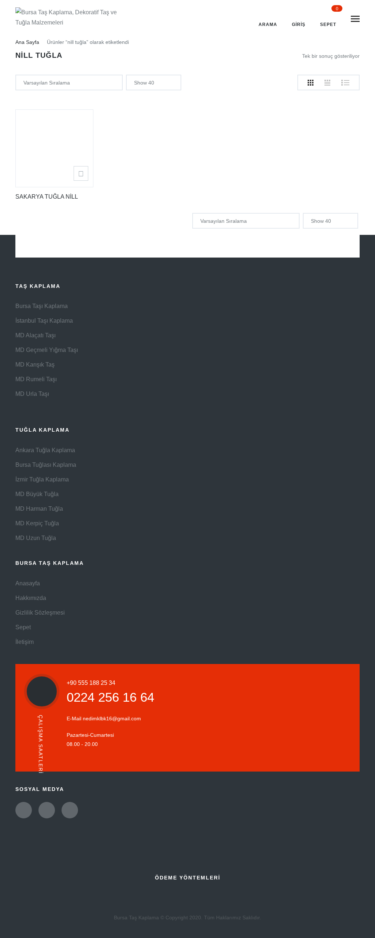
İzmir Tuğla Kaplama (42, 479)
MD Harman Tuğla (39, 509)
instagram (70, 810)
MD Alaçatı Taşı (35, 335)
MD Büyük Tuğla (37, 494)
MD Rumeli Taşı (36, 379)
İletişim (24, 642)
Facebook (46, 810)
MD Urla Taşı (32, 394)
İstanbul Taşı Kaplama (44, 321)
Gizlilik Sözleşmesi (40, 612)
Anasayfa (27, 583)
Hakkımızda (30, 598)
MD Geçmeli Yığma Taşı (46, 350)
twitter (23, 810)
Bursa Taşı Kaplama (41, 306)
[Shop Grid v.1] (310, 82)
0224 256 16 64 (110, 697)
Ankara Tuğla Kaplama (45, 450)
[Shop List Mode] (345, 82)
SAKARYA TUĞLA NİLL (46, 197)
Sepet (23, 627)
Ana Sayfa (27, 42)
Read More (81, 173)
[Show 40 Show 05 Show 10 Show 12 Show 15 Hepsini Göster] (153, 82)
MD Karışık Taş (35, 364)
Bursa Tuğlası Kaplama (45, 465)
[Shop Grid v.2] (327, 82)
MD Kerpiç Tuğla (37, 523)
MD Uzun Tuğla (35, 538)
